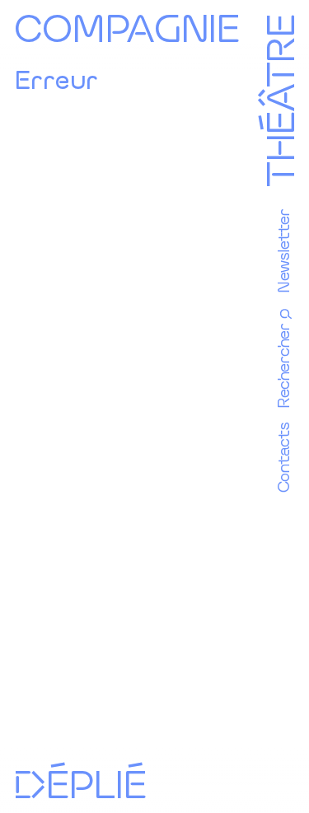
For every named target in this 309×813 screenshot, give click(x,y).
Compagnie (126, 26)
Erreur (56, 79)
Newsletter (283, 251)
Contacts (283, 458)
